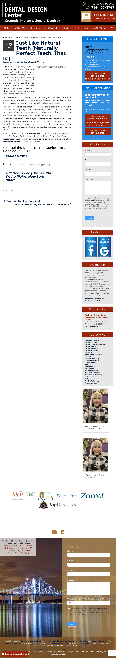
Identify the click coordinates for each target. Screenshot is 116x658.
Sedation (88, 379)
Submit (89, 218)
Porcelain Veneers (36, 62)
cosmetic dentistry (12, 142)
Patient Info (81, 28)
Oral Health (89, 369)
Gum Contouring (92, 361)
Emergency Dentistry (93, 355)
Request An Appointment (17, 654)
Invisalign (89, 365)
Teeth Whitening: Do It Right (24, 201)
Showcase (51, 28)
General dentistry (92, 359)
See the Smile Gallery (93, 301)
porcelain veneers (33, 133)
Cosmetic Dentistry (20, 62)
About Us (19, 28)
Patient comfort (91, 371)
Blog (66, 28)
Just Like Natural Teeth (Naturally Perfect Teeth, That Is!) (34, 50)
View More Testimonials (94, 299)
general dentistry (99, 641)
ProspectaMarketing (58, 654)
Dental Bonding (91, 342)
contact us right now (98, 122)
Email (88, 160)
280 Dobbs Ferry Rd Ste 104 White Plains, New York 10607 (28, 176)
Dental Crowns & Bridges (95, 344)
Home (5, 28)
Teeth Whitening (92, 381)
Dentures (88, 352)
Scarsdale (85, 643)
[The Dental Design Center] (31, 12)
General (88, 357)
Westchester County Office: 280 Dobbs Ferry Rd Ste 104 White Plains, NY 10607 (18, 548)
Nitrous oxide (90, 367)
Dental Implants (91, 350)
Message (89, 179)
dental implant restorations (76, 641)
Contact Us (99, 28)
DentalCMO (83, 652)
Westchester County (60, 643)
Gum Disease (90, 363)
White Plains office (12, 643)
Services (35, 28)
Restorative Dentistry (93, 375)
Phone (88, 170)
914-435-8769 (102, 7)
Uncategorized (91, 383)
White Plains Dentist (10, 37)
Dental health (90, 346)
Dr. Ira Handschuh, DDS (31, 641)
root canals (89, 377)
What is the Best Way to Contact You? (86, 599)
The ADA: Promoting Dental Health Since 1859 (40, 204)
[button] (112, 28)
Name (88, 150)
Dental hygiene (91, 348)
